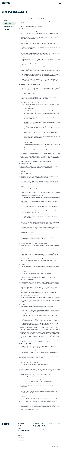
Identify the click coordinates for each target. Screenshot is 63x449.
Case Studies (20, 426)
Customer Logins (36, 423)
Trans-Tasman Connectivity (22, 440)
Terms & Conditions (55, 446)
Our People (44, 426)
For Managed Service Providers (23, 430)
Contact (59, 423)
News (55, 423)
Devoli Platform (20, 428)
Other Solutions (21, 437)
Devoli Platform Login (36, 425)
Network (50, 423)
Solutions (19, 425)
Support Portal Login (36, 426)
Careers (43, 429)
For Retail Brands (21, 423)
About (43, 423)
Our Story (43, 425)
